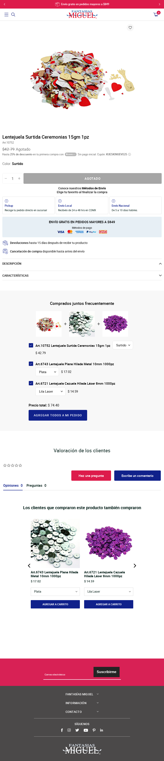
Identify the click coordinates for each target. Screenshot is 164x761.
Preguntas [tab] (34, 485)
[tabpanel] (82, 77)
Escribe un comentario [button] (138, 475)
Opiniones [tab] (11, 485)
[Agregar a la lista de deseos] (130, 27)
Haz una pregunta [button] (91, 475)
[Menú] (6, 15)
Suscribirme (106, 672)
